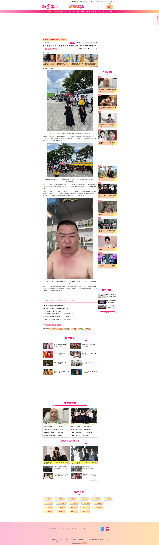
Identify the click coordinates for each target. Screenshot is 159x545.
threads (97, 1)
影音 (102, 11)
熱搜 (70, 11)
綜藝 (78, 11)
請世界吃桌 (55, 11)
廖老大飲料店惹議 (70, 300)
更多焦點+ (107, 312)
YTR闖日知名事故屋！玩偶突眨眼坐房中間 (53, 305)
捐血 (68, 134)
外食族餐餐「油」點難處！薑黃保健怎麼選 (111, 296)
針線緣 (49, 11)
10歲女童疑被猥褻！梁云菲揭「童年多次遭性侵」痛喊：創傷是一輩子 (56, 463)
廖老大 (51, 134)
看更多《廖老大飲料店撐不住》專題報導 (55, 39)
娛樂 (48, 42)
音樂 (94, 11)
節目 (107, 11)
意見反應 (83, 529)
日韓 (86, 11)
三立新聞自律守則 (68, 529)
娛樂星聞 (44, 42)
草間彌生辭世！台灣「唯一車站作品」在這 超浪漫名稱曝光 (89, 475)
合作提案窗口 (77, 529)
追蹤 (73, 328)
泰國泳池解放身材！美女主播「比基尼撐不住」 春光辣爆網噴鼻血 (63, 64)
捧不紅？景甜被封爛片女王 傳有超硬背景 (82, 432)
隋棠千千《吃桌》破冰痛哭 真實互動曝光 (81, 424)
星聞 (74, 11)
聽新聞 (72, 42)
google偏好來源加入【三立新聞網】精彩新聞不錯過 (55, 308)
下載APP (52, 328)
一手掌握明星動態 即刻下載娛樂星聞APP (53, 311)
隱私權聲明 (61, 529)
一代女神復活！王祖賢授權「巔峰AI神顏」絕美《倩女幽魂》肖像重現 (49, 64)
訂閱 (59, 328)
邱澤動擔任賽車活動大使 (54, 300)
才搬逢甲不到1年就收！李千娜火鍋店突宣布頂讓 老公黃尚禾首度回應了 (61, 467)
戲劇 (82, 11)
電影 (90, 11)
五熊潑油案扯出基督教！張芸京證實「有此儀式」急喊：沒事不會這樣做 (84, 463)
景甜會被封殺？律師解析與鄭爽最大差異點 (54, 432)
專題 (98, 11)
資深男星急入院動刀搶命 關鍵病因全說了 (53, 424)
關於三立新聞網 (54, 529)
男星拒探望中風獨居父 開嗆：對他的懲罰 (82, 426)
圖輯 (111, 11)
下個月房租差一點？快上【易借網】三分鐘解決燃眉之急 (56, 313)
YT (93, 1)
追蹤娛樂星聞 (86, 1)
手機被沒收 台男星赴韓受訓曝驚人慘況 (81, 435)
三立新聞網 (74, 1)
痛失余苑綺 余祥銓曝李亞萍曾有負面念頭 (82, 429)
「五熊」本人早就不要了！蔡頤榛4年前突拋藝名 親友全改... (57, 319)
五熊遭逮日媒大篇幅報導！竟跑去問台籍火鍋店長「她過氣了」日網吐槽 (91, 64)
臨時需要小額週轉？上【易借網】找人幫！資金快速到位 (56, 316)
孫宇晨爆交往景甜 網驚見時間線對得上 (53, 435)
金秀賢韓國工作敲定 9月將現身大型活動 (53, 429)
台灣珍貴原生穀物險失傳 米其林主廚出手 (54, 426)
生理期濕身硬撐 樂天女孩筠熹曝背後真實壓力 (77, 64)
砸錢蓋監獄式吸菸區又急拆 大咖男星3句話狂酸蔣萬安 (89, 467)
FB (91, 1)
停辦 (44, 191)
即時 (61, 11)
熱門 (66, 11)
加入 (66, 328)
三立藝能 (79, 1)
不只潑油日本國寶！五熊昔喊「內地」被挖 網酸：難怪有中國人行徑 (61, 475)
